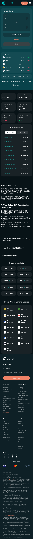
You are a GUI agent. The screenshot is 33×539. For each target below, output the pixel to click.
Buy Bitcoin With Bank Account (8, 401)
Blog (19, 441)
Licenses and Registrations (8, 515)
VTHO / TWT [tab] (10, 132)
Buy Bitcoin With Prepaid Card (7, 405)
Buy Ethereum (6, 394)
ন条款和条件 (16, 39)
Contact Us (20, 425)
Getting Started (21, 393)
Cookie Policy (21, 437)
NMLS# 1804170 (12, 479)
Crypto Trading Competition (21, 410)
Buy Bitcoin (6, 391)
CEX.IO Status (16, 461)
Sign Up (24, 3)
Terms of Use (21, 432)
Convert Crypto (7, 440)
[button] (16, 239)
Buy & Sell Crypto (7, 389)
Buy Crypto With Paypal (9, 398)
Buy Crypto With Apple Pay (9, 409)
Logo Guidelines (22, 444)
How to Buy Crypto (22, 391)
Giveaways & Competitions (21, 406)
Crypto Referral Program (7, 426)
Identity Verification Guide (23, 400)
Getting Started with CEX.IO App (23, 396)
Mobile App (6, 423)
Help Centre (21, 446)
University (20, 423)
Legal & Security (22, 430)
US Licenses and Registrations (9, 485)
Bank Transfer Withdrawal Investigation (6, 436)
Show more (6, 412)
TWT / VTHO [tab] (22, 132)
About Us (20, 421)
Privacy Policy (21, 435)
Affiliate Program (7, 429)
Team (19, 428)
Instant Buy (6, 387)
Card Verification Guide (24, 403)
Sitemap (20, 448)
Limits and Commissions (21, 388)
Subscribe (16, 378)
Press (19, 439)
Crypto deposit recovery (9, 432)
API (4, 421)
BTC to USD (6, 396)
